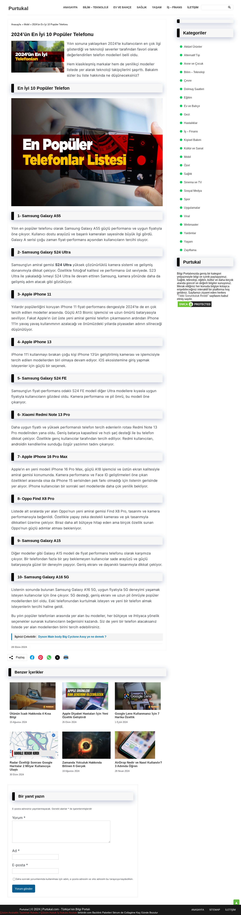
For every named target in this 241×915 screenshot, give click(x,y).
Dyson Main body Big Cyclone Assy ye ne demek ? (72, 636)
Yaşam (157, 7)
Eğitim (188, 97)
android (17, 444)
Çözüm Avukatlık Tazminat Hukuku (19, 912)
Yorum (18, 818)
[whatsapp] (49, 657)
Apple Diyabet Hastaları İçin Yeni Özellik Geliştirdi (85, 715)
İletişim (192, 7)
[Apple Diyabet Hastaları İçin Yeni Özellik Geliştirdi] (85, 708)
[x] (57, 657)
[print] (66, 657)
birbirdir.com (85, 912)
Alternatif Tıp (192, 55)
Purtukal (18, 8)
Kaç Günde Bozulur (147, 912)
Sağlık (142, 7)
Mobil (26, 24)
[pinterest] (40, 657)
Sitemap (214, 909)
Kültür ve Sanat (193, 148)
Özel (187, 165)
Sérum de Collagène (124, 912)
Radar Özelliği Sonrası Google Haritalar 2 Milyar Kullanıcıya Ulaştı (31, 766)
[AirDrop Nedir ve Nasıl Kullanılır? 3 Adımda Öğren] (135, 757)
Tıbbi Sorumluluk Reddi (193, 295)
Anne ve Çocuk (193, 63)
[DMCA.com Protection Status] (194, 306)
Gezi (187, 114)
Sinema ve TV (193, 182)
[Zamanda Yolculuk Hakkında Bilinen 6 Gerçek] (86, 757)
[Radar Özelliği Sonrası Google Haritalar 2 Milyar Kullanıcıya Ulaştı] (34, 757)
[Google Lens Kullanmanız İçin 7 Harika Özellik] (138, 708)
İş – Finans (174, 7)
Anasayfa (70, 7)
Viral (187, 216)
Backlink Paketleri (102, 912)
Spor (187, 199)
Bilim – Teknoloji (95, 7)
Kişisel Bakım (192, 139)
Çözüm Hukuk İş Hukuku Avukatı (59, 912)
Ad (16, 851)
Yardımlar (190, 233)
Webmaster (191, 224)
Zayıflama (190, 250)
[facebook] (32, 657)
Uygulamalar (192, 207)
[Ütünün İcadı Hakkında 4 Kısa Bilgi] (33, 708)
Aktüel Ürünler (193, 46)
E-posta (20, 865)
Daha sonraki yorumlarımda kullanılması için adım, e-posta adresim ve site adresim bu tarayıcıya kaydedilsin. (74, 879)
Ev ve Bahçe (122, 7)
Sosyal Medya (193, 190)
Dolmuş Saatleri (194, 89)
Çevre (188, 80)
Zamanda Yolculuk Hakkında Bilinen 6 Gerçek (82, 764)
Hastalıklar (190, 122)
